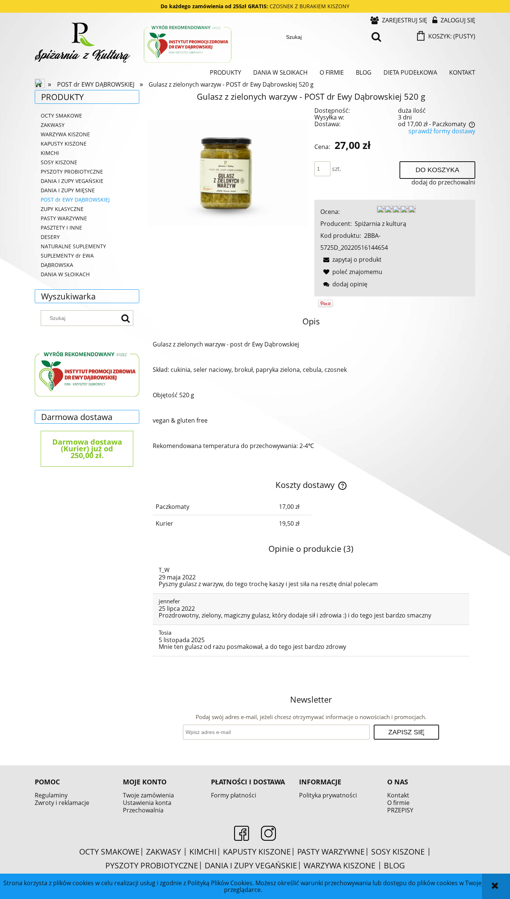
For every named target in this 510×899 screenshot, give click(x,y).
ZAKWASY (53, 124)
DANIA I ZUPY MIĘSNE (68, 190)
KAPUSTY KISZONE (64, 143)
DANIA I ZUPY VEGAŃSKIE (72, 180)
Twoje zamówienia (148, 795)
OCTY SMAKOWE (61, 115)
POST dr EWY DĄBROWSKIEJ (75, 199)
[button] (351, 259)
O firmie (398, 803)
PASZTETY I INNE (61, 227)
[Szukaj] (376, 37)
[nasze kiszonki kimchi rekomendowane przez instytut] (87, 372)
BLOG (394, 865)
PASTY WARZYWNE (64, 218)
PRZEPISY (400, 810)
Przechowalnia (143, 810)
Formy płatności (233, 795)
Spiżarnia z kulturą (380, 224)
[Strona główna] (134, 43)
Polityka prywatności (328, 795)
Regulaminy (51, 795)
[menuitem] (225, 72)
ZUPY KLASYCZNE (62, 208)
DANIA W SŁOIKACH (65, 274)
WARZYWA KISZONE (65, 134)
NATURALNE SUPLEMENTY (73, 246)
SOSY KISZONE (59, 162)
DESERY (50, 236)
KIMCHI (50, 152)
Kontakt (398, 795)
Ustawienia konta (147, 803)
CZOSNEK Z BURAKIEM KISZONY (309, 6)
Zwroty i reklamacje (62, 803)
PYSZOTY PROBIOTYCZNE (72, 171)
